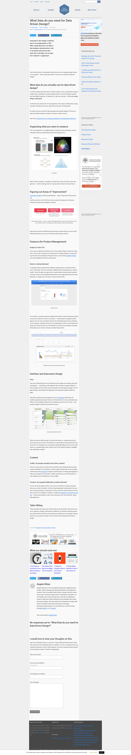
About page (41, 732)
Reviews (77, 10)
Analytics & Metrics (38, 29)
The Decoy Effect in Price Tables (91, 77)
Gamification (83, 730)
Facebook (54, 738)
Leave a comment (43, 27)
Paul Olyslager (64, 10)
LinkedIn (53, 608)
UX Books (51, 10)
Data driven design (35, 195)
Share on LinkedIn (57, 35)
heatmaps (44, 471)
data (42, 527)
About (31, 1)
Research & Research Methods (90, 144)
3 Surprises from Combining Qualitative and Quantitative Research (56, 118)
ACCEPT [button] (101, 752)
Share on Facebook (44, 35)
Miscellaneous (80, 732)
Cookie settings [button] (93, 752)
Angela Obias (34, 27)
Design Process (86, 134)
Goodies (88, 730)
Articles (36, 10)
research (54, 527)
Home (31, 29)
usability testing (71, 255)
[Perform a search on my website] (98, 2)
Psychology (80, 735)
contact (68, 728)
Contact (41, 1)
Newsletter (47, 1)
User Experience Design (88, 130)
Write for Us (92, 10)
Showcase (82, 739)
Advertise (36, 1)
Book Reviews (86, 725)
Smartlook (84, 33)
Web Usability (86, 744)
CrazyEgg (61, 397)
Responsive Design (87, 139)
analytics (38, 527)
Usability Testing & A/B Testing (87, 742)
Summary (87, 739)
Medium (44, 608)
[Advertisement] (67, 49)
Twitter (58, 738)
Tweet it (33, 35)
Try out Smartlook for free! (89, 44)
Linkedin (63, 738)
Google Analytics (47, 527)
